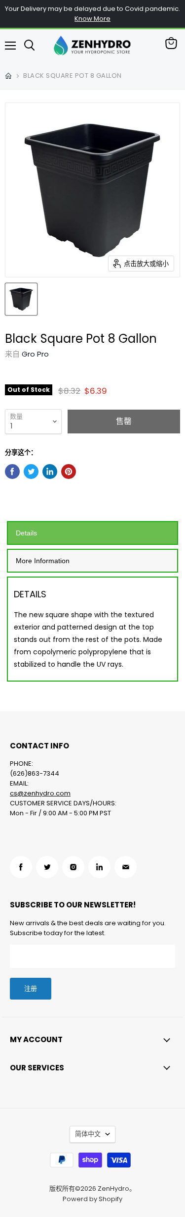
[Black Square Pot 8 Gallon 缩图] (21, 299)
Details (26, 533)
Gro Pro (35, 354)
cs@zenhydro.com (40, 793)
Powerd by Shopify (92, 1199)
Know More (92, 18)
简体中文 (88, 1134)
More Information (43, 561)
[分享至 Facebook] (12, 471)
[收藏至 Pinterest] (68, 471)
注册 (30, 988)
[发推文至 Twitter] (31, 471)
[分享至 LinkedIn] (49, 471)
